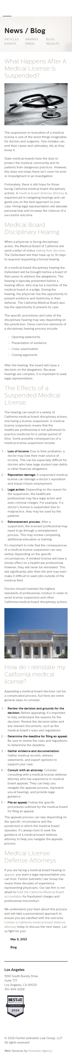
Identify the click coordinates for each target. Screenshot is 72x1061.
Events (10, 43)
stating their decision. (51, 250)
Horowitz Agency (40, 1050)
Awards (31, 39)
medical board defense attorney (41, 193)
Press (30, 43)
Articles (11, 39)
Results (52, 43)
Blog (50, 39)
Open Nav (7, 10)
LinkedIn (7, 1025)
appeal (9, 874)
